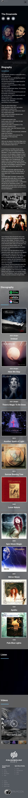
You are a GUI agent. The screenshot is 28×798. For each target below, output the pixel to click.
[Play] (14, 724)
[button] (25, 2)
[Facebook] (3, 18)
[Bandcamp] (13, 18)
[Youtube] (8, 18)
